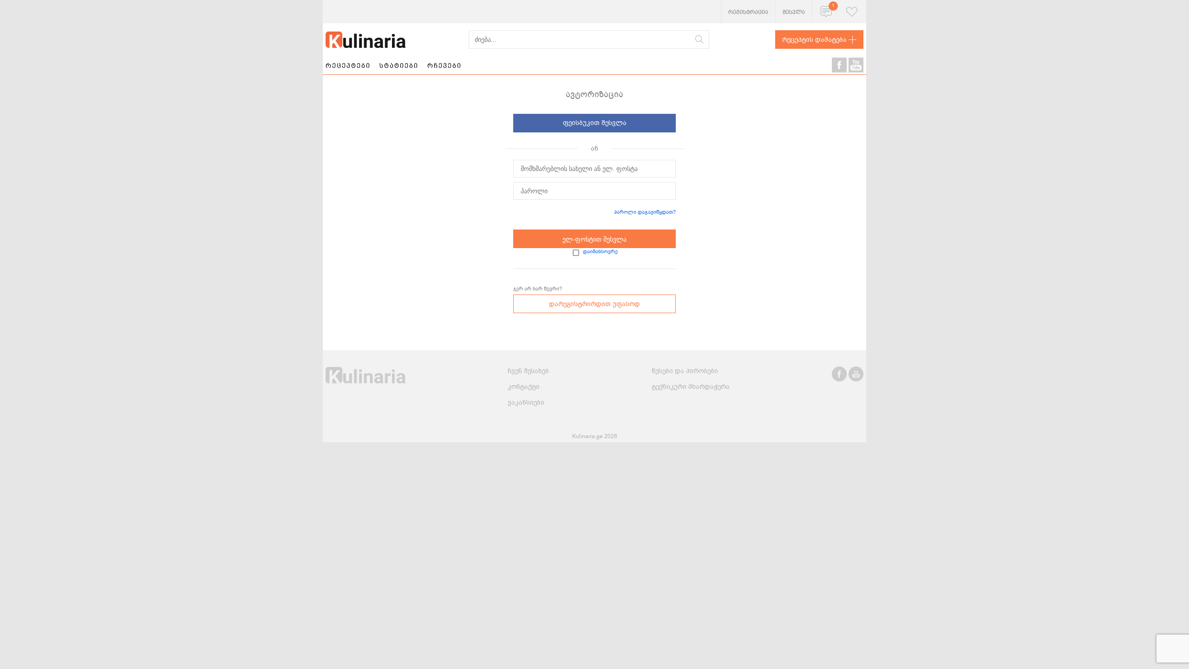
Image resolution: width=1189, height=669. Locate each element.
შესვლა (794, 12)
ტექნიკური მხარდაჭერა (691, 386)
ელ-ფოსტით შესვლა (594, 239)
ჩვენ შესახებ (528, 371)
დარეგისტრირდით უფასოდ (594, 304)
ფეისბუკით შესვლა (595, 122)
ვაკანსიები (526, 402)
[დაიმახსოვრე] (576, 252)
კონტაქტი (524, 386)
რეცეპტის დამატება (814, 39)
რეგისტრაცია (748, 12)
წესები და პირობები (685, 371)
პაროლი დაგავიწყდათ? (645, 212)
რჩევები (444, 65)
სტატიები (398, 65)
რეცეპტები (348, 65)
